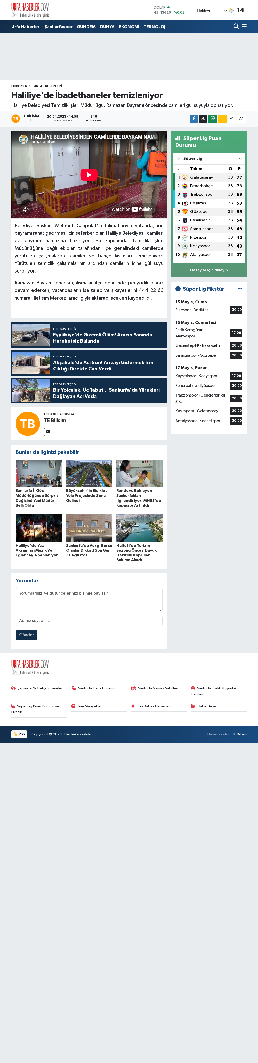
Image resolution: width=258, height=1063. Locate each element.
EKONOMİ (129, 26)
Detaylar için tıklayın (209, 270)
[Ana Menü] (243, 26)
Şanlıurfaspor (59, 26)
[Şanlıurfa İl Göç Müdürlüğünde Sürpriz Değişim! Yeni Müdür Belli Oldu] (39, 473)
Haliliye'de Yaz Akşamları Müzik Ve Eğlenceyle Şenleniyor (37, 550)
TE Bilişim (239, 734)
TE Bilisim (55, 420)
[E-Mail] (48, 432)
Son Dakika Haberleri (154, 706)
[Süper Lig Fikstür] (240, 289)
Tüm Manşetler (89, 706)
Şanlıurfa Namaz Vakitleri (158, 688)
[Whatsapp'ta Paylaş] (212, 119)
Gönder (26, 635)
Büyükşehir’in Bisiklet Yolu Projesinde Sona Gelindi (86, 495)
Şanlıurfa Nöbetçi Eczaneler (40, 688)
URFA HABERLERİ (48, 86)
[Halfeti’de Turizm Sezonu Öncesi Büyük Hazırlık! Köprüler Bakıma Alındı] (139, 528)
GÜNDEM (86, 26)
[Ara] (237, 26)
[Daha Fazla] (222, 119)
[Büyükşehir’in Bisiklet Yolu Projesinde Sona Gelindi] (89, 473)
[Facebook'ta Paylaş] (194, 119)
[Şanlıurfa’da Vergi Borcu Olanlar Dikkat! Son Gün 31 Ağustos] (89, 528)
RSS (21, 734)
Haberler (19, 86)
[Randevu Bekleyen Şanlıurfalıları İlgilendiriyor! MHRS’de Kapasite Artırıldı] (139, 473)
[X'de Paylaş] (203, 119)
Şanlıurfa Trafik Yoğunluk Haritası (214, 691)
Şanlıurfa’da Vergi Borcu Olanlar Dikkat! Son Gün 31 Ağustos (89, 550)
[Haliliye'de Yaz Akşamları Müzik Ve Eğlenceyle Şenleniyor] (39, 528)
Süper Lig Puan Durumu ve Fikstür (35, 709)
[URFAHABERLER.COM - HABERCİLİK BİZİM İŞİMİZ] (30, 10)
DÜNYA (107, 26)
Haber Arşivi (207, 706)
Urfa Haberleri (25, 26)
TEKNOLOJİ (155, 26)
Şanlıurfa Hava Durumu (96, 688)
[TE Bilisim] (28, 424)
